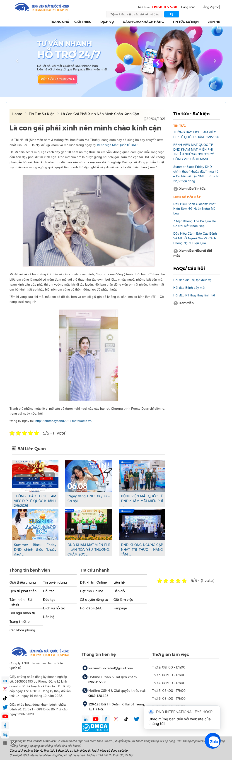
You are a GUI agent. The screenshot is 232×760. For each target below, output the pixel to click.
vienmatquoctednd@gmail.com (110, 668)
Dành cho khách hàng (143, 22)
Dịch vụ (107, 22)
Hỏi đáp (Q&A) (91, 608)
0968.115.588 (164, 7)
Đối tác (48, 591)
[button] (94, 22)
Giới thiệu (83, 22)
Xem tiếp (186, 303)
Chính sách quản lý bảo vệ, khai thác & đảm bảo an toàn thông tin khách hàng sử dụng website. (69, 750)
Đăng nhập (188, 7)
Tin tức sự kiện (186, 22)
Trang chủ (59, 22)
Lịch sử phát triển (23, 591)
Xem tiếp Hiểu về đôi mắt (192, 253)
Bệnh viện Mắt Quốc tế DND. (118, 145)
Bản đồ (119, 591)
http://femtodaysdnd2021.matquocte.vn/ (63, 421)
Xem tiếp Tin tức (192, 189)
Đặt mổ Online (91, 591)
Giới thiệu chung (23, 582)
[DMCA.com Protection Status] (95, 727)
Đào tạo (49, 600)
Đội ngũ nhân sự (22, 613)
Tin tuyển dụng (55, 582)
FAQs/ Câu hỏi (189, 268)
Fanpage (120, 608)
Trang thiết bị (20, 622)
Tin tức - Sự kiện (191, 113)
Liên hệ (214, 22)
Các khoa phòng (22, 630)
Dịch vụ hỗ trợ (54, 608)
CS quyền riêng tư (94, 600)
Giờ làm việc (123, 600)
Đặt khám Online (93, 582)
